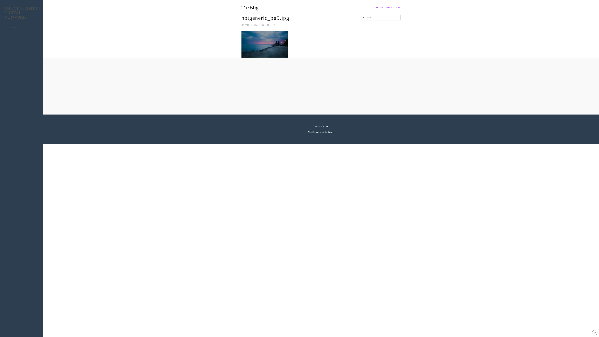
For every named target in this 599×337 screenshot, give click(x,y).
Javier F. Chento (327, 132)
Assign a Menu (11, 28)
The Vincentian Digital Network (22, 12)
